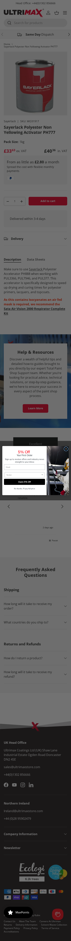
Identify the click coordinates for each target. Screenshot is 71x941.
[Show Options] (42, 474)
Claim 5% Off (24, 481)
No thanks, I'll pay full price (24, 488)
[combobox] (23, 474)
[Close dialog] (66, 449)
